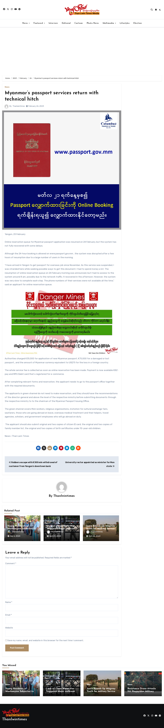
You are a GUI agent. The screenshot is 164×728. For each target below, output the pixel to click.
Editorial (66, 23)
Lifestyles (125, 23)
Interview (53, 23)
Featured (38, 23)
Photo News (93, 23)
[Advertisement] (82, 51)
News (25, 23)
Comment (10, 563)
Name (8, 602)
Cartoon (78, 23)
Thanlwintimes (19, 106)
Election (137, 23)
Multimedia (109, 23)
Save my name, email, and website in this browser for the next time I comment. (45, 640)
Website (9, 628)
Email (8, 615)
